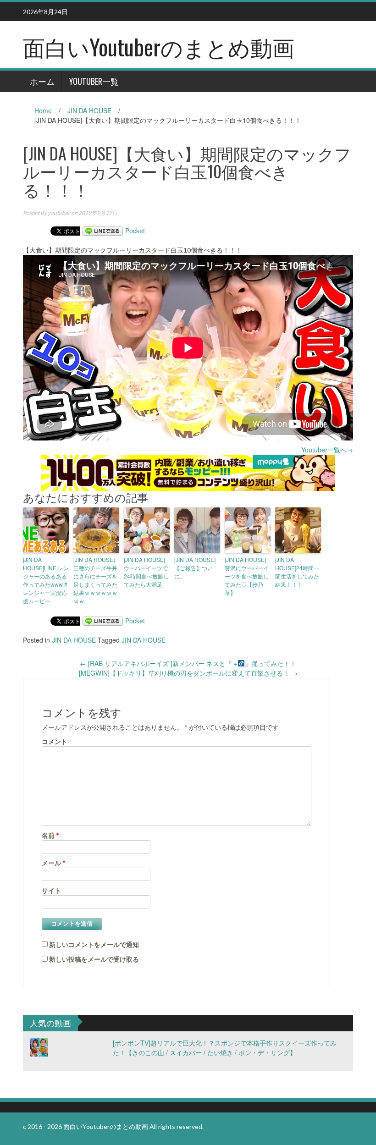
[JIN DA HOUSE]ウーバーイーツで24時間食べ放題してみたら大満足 (146, 572)
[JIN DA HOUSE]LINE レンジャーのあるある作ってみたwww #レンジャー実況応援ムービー (46, 580)
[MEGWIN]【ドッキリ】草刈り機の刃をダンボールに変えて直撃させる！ (188, 672)
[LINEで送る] (103, 230)
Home (43, 110)
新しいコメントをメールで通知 (94, 944)
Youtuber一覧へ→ (327, 449)
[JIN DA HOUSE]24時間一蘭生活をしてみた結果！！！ (297, 572)
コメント (54, 741)
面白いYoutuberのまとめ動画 (158, 46)
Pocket (135, 230)
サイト (51, 890)
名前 (50, 835)
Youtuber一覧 (94, 81)
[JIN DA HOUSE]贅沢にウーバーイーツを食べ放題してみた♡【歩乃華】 (247, 576)
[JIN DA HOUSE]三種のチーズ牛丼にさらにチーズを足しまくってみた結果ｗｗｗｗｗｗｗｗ (95, 580)
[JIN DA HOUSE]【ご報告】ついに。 (195, 568)
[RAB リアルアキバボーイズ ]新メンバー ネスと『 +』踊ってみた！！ (188, 663)
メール (54, 863)
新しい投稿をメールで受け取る (94, 959)
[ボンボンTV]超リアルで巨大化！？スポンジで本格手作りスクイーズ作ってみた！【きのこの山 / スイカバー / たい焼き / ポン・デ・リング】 (225, 1047)
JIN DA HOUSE (89, 110)
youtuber (59, 212)
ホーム (42, 81)
